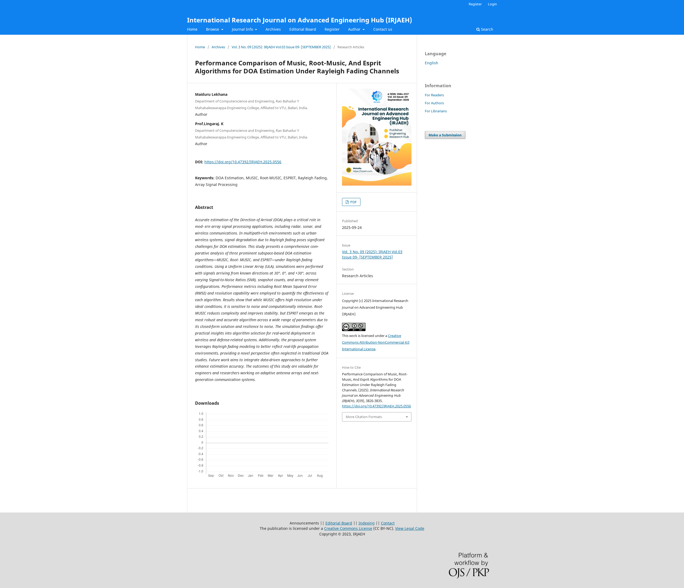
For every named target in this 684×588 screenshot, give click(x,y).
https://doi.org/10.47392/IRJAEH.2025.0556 (242, 161)
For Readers (434, 95)
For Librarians (436, 111)
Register (332, 29)
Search (486, 29)
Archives (273, 29)
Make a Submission (445, 135)
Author (355, 29)
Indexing (367, 523)
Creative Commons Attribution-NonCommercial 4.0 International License (375, 342)
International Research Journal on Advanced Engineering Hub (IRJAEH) (299, 19)
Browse (213, 29)
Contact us (382, 29)
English (431, 62)
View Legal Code (409, 528)
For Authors (434, 103)
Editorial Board (302, 29)
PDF (353, 202)
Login (492, 4)
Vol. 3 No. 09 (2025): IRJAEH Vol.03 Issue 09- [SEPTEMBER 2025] (281, 47)
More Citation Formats (364, 416)
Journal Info (243, 29)
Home (192, 29)
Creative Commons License (348, 528)
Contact (388, 523)
